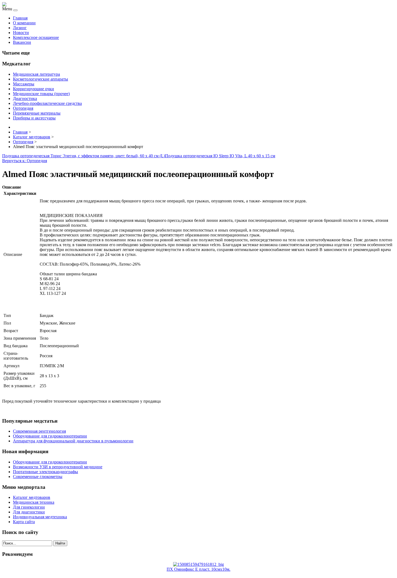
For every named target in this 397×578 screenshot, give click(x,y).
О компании (24, 23)
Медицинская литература (36, 74)
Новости (21, 32)
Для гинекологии (29, 507)
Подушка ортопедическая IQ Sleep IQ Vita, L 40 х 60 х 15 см (220, 155)
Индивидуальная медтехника (40, 516)
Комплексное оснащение (36, 37)
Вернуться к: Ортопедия (24, 160)
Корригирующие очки (33, 88)
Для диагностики (29, 512)
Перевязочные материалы (36, 113)
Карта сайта (24, 521)
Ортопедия (23, 108)
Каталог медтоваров (31, 497)
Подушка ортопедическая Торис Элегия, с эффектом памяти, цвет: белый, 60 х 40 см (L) (83, 155)
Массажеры (23, 84)
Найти (60, 543)
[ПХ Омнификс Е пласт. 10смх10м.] (198, 564)
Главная (20, 18)
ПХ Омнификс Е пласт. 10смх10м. (198, 569)
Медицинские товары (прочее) (41, 93)
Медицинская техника (33, 502)
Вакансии (22, 42)
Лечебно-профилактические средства (47, 103)
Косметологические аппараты (40, 79)
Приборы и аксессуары (34, 118)
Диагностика (25, 98)
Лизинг (20, 27)
